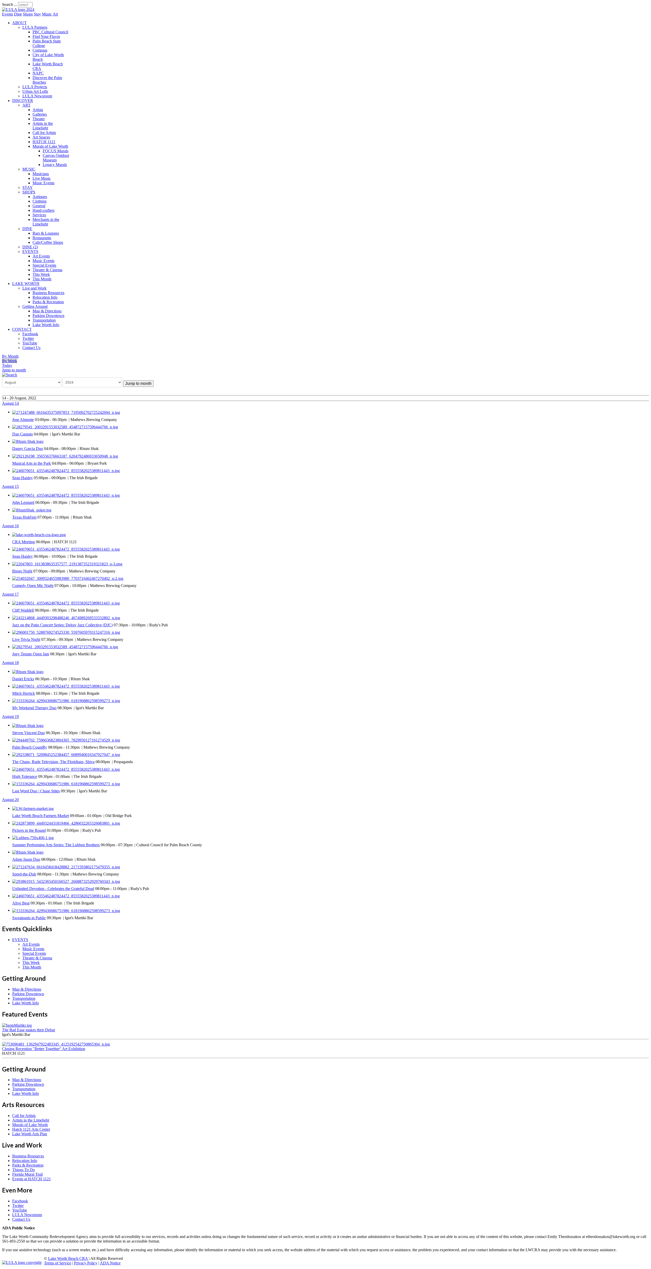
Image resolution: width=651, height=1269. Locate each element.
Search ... (9, 4)
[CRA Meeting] (39, 534)
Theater (39, 119)
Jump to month (14, 370)
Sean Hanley (22, 478)
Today (7, 365)
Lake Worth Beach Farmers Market (40, 815)
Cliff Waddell (23, 610)
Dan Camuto (22, 434)
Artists (38, 110)
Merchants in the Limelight (46, 221)
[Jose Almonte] (66, 412)
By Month (10, 356)
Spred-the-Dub (24, 874)
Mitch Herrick (23, 693)
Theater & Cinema (47, 270)
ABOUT (19, 23)
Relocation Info (45, 297)
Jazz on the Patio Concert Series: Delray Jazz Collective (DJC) (62, 625)
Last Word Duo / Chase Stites (36, 791)
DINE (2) (30, 247)
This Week (41, 274)
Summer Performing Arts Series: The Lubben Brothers (56, 845)
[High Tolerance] (66, 769)
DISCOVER (22, 100)
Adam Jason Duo (26, 859)
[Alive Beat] (66, 896)
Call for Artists (44, 132)
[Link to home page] (18, 9)
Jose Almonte (23, 419)
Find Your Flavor (46, 36)
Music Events (43, 183)
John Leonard (23, 502)
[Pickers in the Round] (66, 823)
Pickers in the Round (29, 830)
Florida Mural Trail (27, 1174)
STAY (27, 187)
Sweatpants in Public (29, 918)
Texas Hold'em (24, 517)
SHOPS (28, 192)
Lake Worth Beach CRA (68, 1258)
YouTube (29, 343)
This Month (42, 279)
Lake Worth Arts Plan (29, 1134)
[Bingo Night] (67, 563)
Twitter (28, 338)
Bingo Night (22, 571)
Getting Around (35, 306)
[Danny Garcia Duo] (27, 441)
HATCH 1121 (44, 142)
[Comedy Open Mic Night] (67, 578)
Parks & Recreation (48, 302)
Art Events (41, 256)
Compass (40, 50)
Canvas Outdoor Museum (56, 157)
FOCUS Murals (55, 151)
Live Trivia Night (26, 639)
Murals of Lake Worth (50, 146)
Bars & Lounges (46, 233)
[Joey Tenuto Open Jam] (65, 646)
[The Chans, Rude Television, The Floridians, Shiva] (66, 754)
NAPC (38, 73)
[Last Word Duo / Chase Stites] (66, 783)
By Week (9, 361)
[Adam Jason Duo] (27, 852)
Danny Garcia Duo (27, 448)
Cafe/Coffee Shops (48, 242)
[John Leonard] (66, 495)
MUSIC (28, 169)
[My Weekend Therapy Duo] (66, 700)
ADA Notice (110, 1263)
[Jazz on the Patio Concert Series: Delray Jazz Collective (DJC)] (66, 617)
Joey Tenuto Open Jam (30, 654)
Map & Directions (47, 311)
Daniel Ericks (23, 679)
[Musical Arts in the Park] (65, 456)
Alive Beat (20, 903)
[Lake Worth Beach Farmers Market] (33, 808)
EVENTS (30, 251)
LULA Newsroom (37, 96)
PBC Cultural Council (50, 32)
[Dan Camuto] (65, 427)
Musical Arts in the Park (31, 463)
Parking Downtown (48, 315)
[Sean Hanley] (66, 470)
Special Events (44, 265)
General (39, 206)
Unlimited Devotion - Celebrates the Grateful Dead (53, 888)
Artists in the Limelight (43, 125)
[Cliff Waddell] (66, 603)
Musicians (41, 174)
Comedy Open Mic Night (32, 585)
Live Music (42, 178)
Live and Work (34, 288)
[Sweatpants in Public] (66, 910)
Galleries (40, 114)
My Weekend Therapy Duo (34, 708)
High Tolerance (24, 776)
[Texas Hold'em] (31, 509)
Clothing (40, 201)
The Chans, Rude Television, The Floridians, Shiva (53, 762)
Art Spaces (41, 137)
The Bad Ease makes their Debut (28, 1030)
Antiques (40, 196)
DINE (27, 228)
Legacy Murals (55, 164)
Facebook (30, 334)
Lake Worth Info (46, 325)
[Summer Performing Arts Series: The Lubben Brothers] (33, 837)
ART (26, 105)
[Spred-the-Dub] (66, 866)
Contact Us (31, 347)
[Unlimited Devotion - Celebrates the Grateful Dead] (66, 881)
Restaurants (42, 238)
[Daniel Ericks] (27, 671)
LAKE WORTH (25, 283)
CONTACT (22, 329)
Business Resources (48, 293)
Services (39, 215)
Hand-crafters (43, 210)
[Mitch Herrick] (66, 686)
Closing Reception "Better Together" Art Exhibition (43, 1049)
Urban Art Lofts (35, 91)
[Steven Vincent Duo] (27, 725)
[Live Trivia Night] (66, 632)
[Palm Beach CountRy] (66, 740)
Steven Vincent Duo (28, 733)
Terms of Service (57, 1263)
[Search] (9, 374)
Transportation (44, 320)
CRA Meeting (23, 542)
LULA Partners (34, 27)
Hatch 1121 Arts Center (31, 1129)
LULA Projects (34, 87)
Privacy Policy (85, 1263)
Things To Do (23, 1170)
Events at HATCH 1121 (31, 1179)
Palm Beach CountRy (29, 747)
